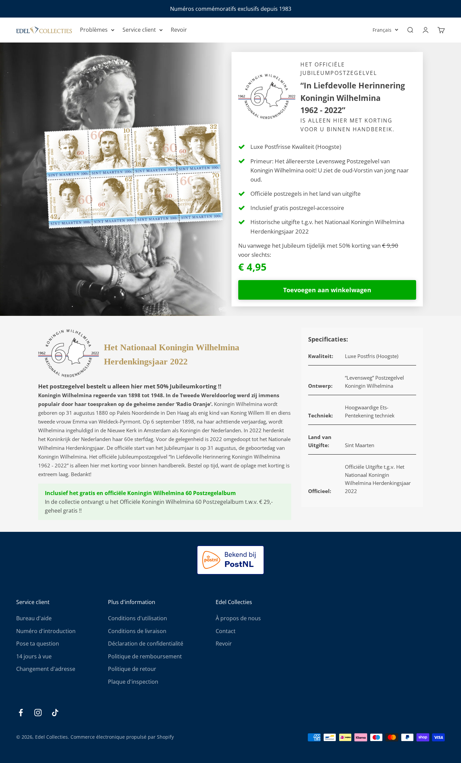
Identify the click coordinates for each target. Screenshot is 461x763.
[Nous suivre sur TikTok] (55, 712)
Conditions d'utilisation (137, 618)
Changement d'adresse (45, 669)
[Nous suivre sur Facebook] (20, 712)
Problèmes (94, 29)
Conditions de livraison (137, 631)
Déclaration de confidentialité (145, 643)
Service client (139, 29)
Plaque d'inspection (133, 681)
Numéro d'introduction (46, 631)
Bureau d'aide (34, 618)
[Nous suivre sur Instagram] (38, 712)
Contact (226, 631)
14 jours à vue (34, 656)
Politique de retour (132, 669)
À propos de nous (238, 618)
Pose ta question (37, 643)
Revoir (179, 29)
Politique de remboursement (145, 656)
